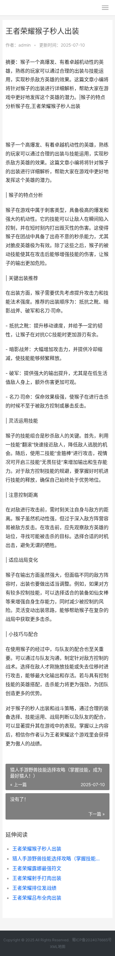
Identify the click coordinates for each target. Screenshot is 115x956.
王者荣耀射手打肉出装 (36, 878)
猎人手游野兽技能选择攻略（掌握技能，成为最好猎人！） (56, 858)
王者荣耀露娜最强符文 (36, 868)
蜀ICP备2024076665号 (92, 940)
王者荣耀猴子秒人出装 (36, 849)
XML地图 (57, 946)
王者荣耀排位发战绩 (34, 888)
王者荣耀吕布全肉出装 (36, 898)
